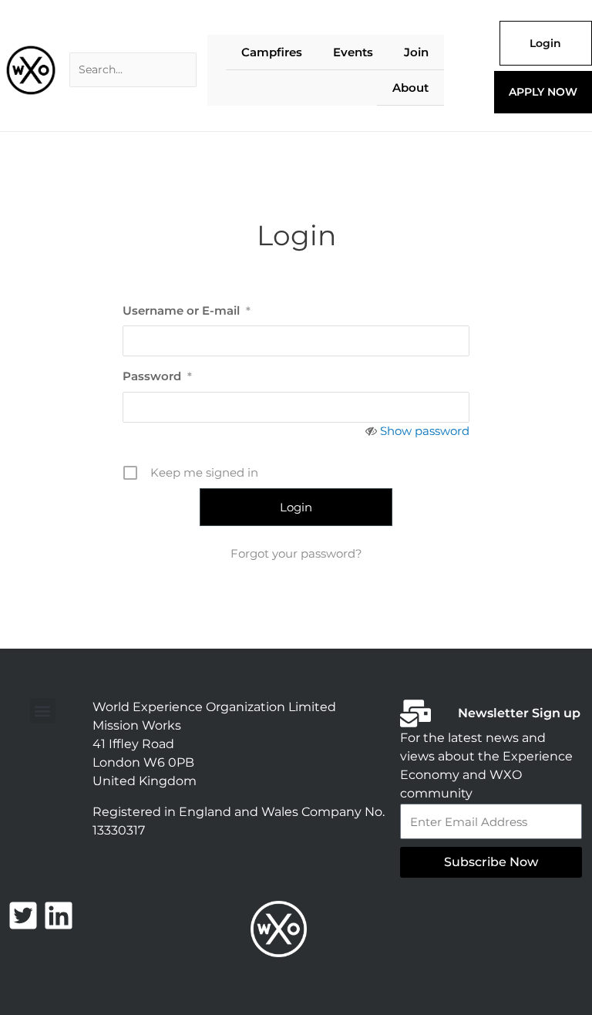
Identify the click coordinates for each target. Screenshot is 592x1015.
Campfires (271, 52)
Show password (424, 430)
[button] (43, 710)
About (410, 87)
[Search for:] (133, 69)
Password (157, 376)
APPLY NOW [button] (543, 92)
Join (416, 52)
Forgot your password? (296, 553)
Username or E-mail (187, 310)
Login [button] (545, 43)
